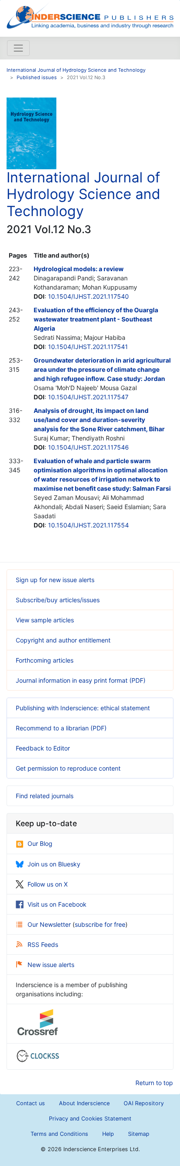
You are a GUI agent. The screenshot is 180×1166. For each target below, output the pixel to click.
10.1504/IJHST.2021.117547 (88, 397)
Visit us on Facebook (57, 904)
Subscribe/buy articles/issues (58, 600)
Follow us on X (48, 884)
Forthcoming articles (44, 660)
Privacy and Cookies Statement (90, 1118)
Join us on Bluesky (54, 864)
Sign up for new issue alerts (55, 579)
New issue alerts (51, 964)
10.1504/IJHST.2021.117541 (88, 346)
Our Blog (40, 843)
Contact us (30, 1103)
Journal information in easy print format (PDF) (80, 680)
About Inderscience (84, 1103)
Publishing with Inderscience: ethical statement (83, 708)
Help (108, 1134)
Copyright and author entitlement (63, 640)
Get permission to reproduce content (68, 768)
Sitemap (138, 1134)
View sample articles (45, 620)
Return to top (154, 1082)
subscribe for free (100, 924)
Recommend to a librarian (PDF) (61, 728)
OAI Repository (144, 1103)
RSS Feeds (43, 944)
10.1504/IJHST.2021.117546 (88, 447)
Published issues (37, 77)
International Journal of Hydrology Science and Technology (76, 70)
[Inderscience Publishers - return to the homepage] (90, 15)
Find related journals (44, 795)
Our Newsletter (50, 924)
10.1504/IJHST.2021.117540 (88, 296)
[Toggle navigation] (18, 48)
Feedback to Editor (43, 748)
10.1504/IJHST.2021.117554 (88, 525)
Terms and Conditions (59, 1134)
